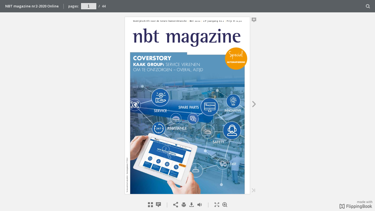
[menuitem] (368, 6)
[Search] (368, 6)
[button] (356, 207)
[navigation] (89, 6)
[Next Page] (254, 105)
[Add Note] (254, 21)
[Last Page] (253, 191)
